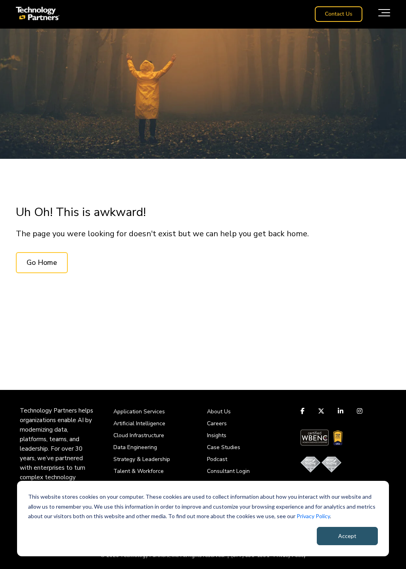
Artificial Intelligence (139, 423)
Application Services (139, 411)
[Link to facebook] (303, 411)
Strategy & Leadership (141, 459)
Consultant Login (228, 471)
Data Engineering (135, 447)
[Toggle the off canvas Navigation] (384, 14)
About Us (219, 411)
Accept (347, 535)
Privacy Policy (313, 516)
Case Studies (223, 447)
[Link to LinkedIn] (340, 411)
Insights (216, 435)
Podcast (217, 459)
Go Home (42, 262)
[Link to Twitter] (321, 411)
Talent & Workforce (138, 471)
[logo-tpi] (37, 14)
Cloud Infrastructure (138, 435)
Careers (217, 423)
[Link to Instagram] (359, 411)
